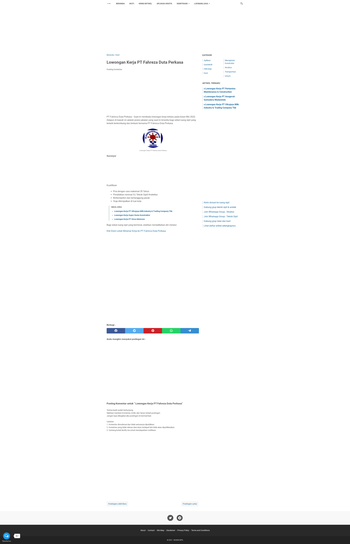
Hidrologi (208, 69)
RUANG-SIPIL (178, 540)
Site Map (160, 530)
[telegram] (189, 330)
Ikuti (131, 3)
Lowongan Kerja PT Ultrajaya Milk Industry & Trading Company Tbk (143, 211)
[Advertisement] (175, 30)
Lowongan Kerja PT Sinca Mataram (129, 219)
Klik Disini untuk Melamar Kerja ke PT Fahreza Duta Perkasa (136, 231)
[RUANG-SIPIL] (109, 3)
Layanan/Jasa (201, 3)
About (143, 530)
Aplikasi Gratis (164, 3)
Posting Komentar (114, 69)
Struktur (228, 67)
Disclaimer (170, 530)
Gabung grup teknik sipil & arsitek (220, 207)
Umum (228, 76)
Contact (151, 530)
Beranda (120, 3)
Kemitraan (182, 3)
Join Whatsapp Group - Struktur (219, 212)
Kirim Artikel (145, 3)
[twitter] (134, 330)
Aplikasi (207, 60)
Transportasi (230, 72)
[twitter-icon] (170, 518)
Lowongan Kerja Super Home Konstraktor (132, 215)
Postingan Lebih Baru (117, 504)
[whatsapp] (171, 330)
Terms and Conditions (200, 530)
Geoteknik (208, 65)
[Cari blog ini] (241, 3)
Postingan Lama (190, 504)
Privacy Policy (183, 530)
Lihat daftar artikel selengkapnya (220, 225)
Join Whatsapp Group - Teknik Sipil (221, 216)
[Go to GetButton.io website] (6, 541)
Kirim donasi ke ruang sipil (216, 202)
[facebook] (116, 330)
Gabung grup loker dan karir (217, 221)
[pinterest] (153, 330)
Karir (206, 73)
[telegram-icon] (180, 518)
